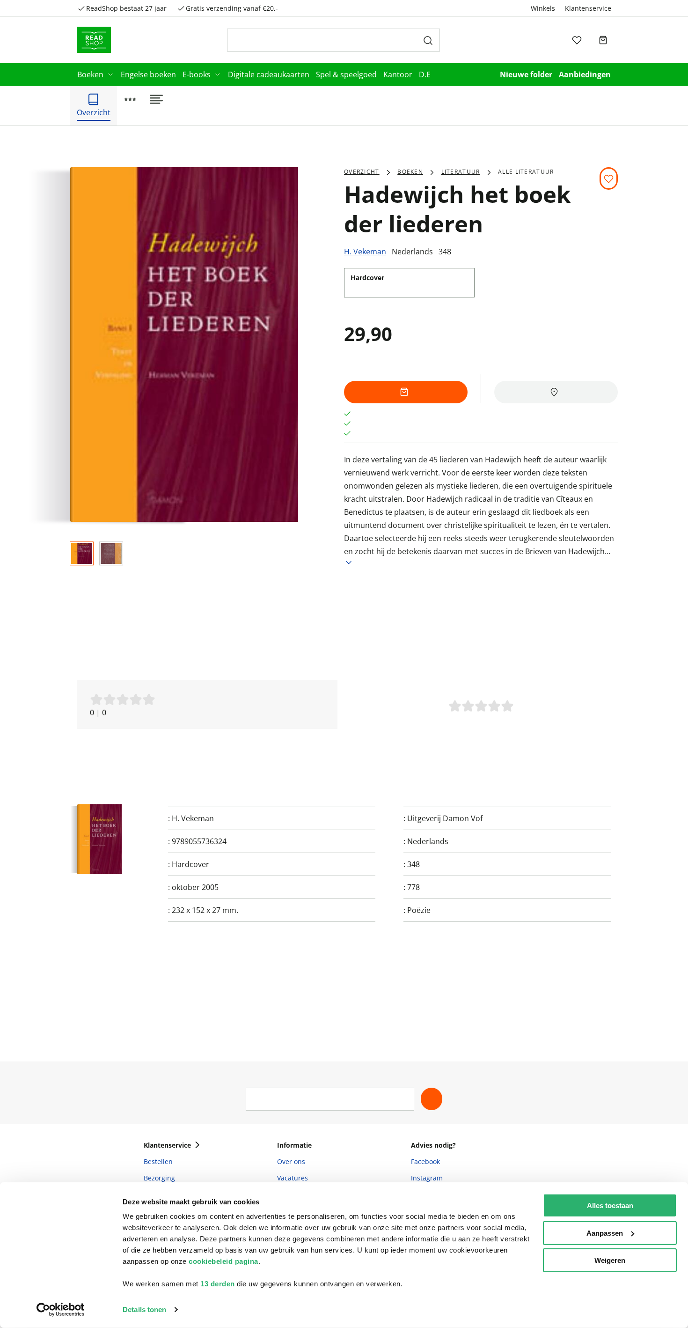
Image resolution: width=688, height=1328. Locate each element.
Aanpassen (604, 1233)
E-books (197, 74)
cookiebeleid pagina (223, 1261)
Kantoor (397, 74)
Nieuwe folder (526, 74)
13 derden (217, 1284)
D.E (425, 74)
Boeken (90, 74)
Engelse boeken (148, 74)
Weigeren (609, 1260)
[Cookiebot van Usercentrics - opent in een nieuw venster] (61, 1310)
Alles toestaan (610, 1205)
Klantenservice (588, 8)
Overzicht (362, 172)
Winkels (543, 8)
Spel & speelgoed (346, 74)
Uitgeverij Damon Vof (445, 818)
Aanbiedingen (585, 74)
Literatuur (460, 172)
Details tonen (144, 1309)
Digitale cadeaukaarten (268, 74)
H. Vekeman (365, 251)
